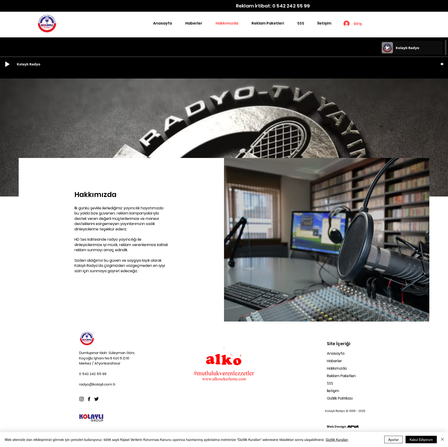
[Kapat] (442, 439)
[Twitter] (96, 399)
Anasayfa (335, 353)
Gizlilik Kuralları (337, 439)
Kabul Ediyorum (421, 439)
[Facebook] (89, 399)
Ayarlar (393, 439)
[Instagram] (81, 399)
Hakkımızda (337, 368)
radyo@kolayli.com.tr (97, 384)
